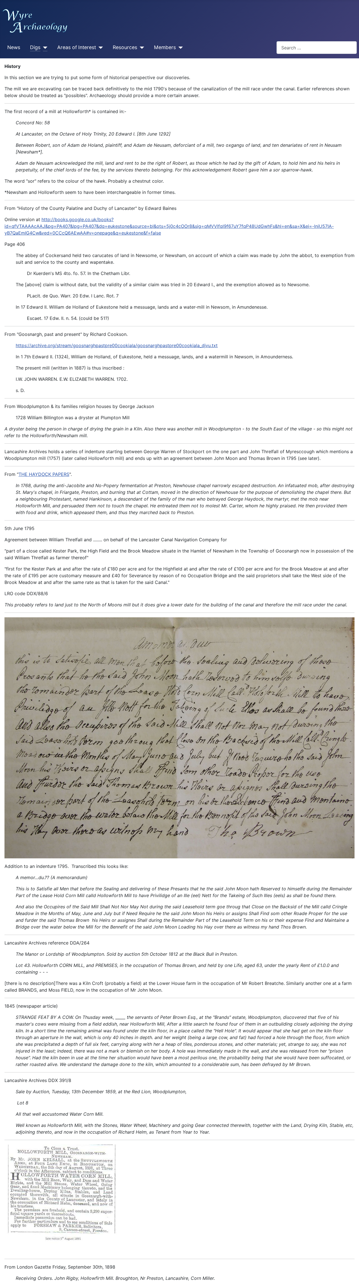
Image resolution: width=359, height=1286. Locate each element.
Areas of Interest (76, 47)
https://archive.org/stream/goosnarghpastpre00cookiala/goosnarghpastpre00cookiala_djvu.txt (117, 345)
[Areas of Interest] (99, 48)
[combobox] (317, 47)
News (13, 47)
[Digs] (43, 48)
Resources (125, 47)
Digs (35, 47)
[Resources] (140, 48)
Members (165, 47)
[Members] (179, 48)
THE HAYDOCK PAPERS (44, 474)
